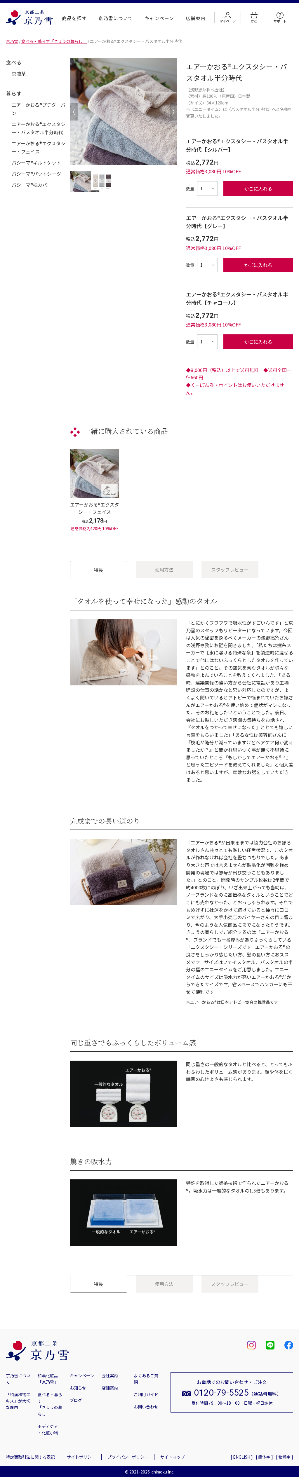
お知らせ (78, 1388)
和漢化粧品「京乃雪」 (48, 1379)
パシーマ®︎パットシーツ (36, 173)
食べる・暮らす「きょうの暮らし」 (50, 1404)
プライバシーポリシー (127, 1457)
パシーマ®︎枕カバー (32, 184)
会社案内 (110, 1375)
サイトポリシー (81, 1457)
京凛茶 (19, 73)
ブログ (76, 1400)
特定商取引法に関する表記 (30, 1457)
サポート (280, 20)
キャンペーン (159, 18)
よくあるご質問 (146, 1379)
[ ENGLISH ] (242, 1457)
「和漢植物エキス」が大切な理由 (18, 1401)
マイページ (227, 20)
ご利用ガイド (146, 1394)
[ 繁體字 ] (284, 1457)
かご (254, 20)
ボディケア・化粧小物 (48, 1429)
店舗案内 (196, 18)
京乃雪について (115, 18)
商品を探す (74, 18)
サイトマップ (172, 1457)
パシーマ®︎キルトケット (36, 162)
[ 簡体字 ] (264, 1457)
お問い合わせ (146, 1407)
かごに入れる (258, 188)
